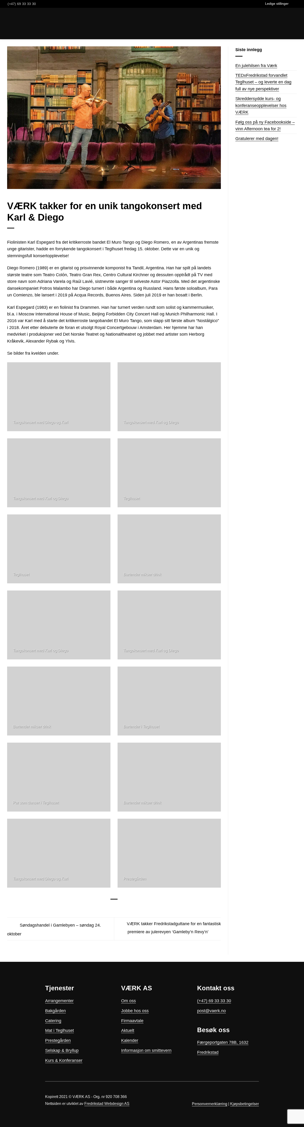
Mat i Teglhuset (59, 1030)
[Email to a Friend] (117, 907)
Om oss (128, 1000)
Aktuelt (127, 1030)
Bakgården (55, 1010)
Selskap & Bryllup (62, 1050)
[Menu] (297, 23)
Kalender (129, 1040)
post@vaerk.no (211, 1010)
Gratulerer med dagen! (256, 138)
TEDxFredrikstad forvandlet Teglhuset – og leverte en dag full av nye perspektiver (263, 82)
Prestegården (58, 1040)
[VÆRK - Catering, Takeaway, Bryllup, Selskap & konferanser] (18, 23)
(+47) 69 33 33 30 (214, 1000)
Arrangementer (59, 1000)
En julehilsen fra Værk (256, 65)
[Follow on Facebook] (292, 4)
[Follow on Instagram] (297, 4)
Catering (53, 1020)
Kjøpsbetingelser (244, 1104)
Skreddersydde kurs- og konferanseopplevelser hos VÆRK (260, 105)
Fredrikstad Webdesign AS (106, 1104)
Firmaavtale (132, 1020)
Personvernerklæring (209, 1104)
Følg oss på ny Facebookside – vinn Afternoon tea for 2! (265, 125)
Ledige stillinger (277, 3)
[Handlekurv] (42, 23)
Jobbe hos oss (135, 1010)
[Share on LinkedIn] (124, 907)
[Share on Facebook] (104, 907)
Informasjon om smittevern (146, 1050)
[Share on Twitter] (111, 907)
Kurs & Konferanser (63, 1060)
